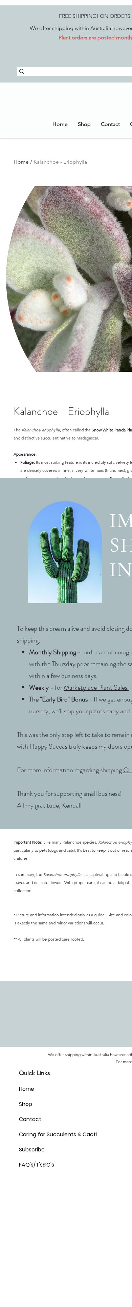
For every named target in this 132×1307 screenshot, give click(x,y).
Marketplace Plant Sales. (96, 687)
